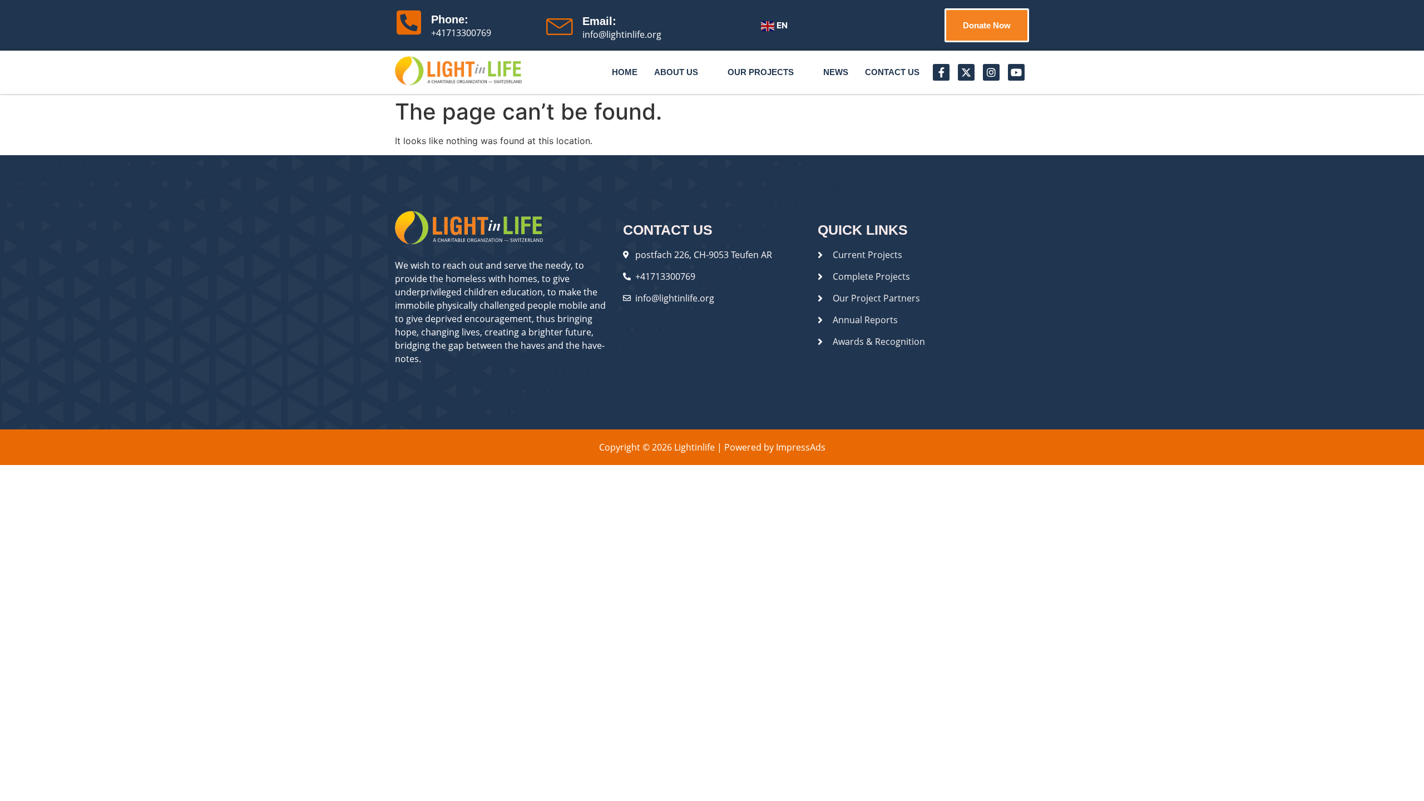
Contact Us (892, 72)
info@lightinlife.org (621, 34)
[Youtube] (1016, 72)
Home (624, 72)
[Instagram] (991, 72)
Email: (599, 21)
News (835, 72)
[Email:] (560, 24)
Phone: (449, 19)
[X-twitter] (966, 72)
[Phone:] (409, 22)
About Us (676, 72)
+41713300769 (461, 33)
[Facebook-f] (941, 72)
